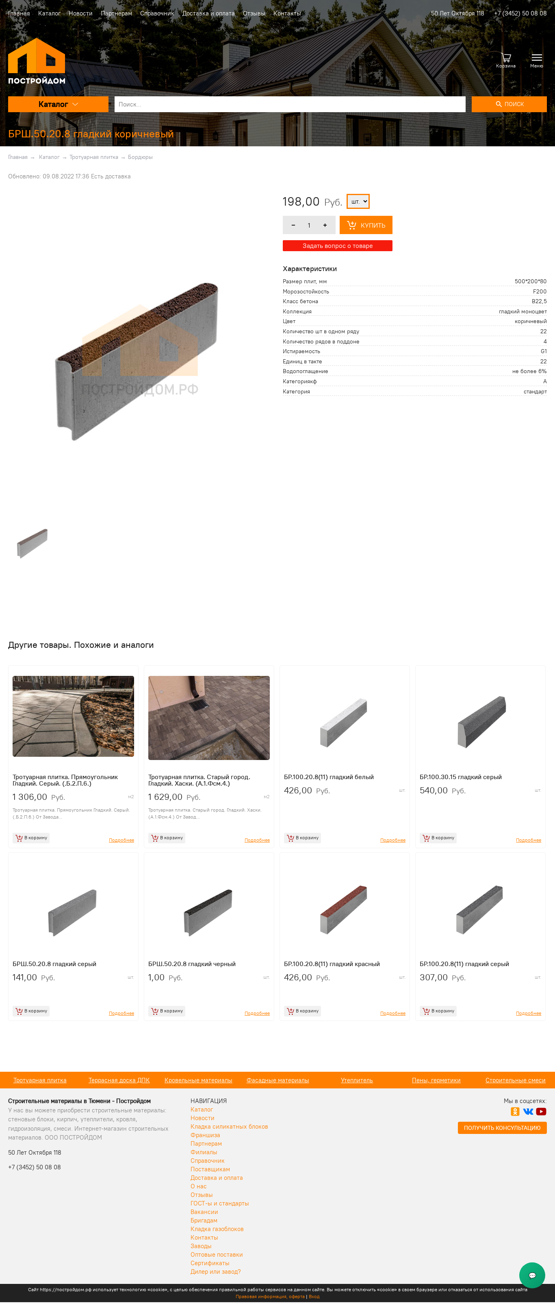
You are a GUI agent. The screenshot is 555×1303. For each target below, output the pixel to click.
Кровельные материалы (198, 1080)
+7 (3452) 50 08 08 (520, 13)
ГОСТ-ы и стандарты (220, 1203)
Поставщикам (210, 1169)
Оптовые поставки (217, 1254)
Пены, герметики (436, 1080)
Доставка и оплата (208, 13)
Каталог (49, 13)
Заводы (201, 1246)
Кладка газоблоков (217, 1229)
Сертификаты (210, 1263)
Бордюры (140, 157)
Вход (314, 1296)
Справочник (157, 13)
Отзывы (254, 13)
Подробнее (121, 840)
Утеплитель (357, 1080)
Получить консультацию (502, 1127)
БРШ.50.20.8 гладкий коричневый (91, 133)
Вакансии (204, 1212)
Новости (81, 13)
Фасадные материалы (278, 1080)
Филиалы (204, 1152)
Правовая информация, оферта (270, 1296)
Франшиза (205, 1135)
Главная (19, 13)
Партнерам (116, 13)
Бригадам (204, 1220)
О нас (199, 1186)
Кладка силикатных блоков (229, 1126)
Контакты (287, 13)
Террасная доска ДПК (119, 1080)
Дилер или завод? (216, 1271)
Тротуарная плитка (93, 157)
